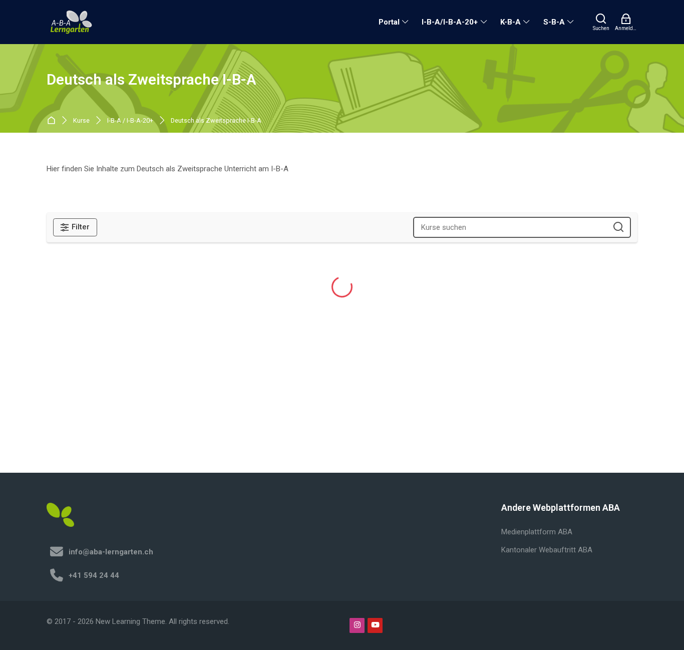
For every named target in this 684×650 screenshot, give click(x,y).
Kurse (81, 121)
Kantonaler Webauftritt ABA (546, 549)
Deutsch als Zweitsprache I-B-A (216, 121)
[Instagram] (357, 625)
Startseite (53, 121)
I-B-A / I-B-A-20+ (130, 121)
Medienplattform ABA (536, 531)
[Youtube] (375, 625)
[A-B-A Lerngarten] (72, 22)
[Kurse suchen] (618, 227)
